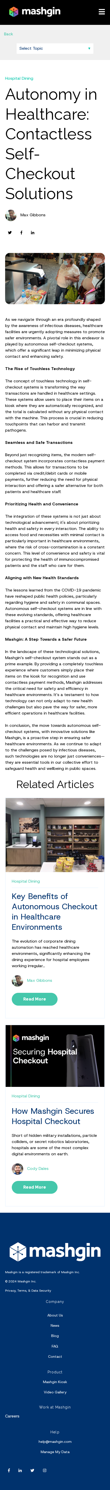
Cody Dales (38, 1168)
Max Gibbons (33, 215)
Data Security (41, 1291)
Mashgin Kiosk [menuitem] (55, 1382)
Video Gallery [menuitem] (55, 1392)
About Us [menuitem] (55, 1315)
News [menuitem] (55, 1325)
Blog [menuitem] (55, 1335)
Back (8, 34)
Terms (21, 1291)
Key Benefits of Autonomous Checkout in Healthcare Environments (54, 911)
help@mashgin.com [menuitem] (55, 1441)
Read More (34, 999)
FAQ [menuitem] (55, 1346)
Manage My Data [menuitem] (55, 1452)
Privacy (10, 1291)
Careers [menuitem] (12, 1416)
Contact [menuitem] (55, 1356)
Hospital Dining (19, 78)
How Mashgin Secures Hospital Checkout (53, 1116)
